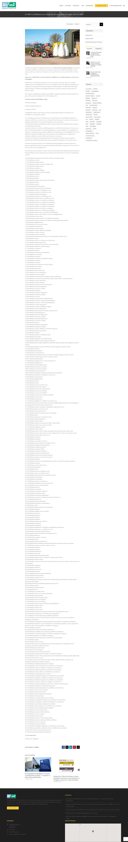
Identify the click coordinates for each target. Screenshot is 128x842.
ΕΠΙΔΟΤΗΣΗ (94, 110)
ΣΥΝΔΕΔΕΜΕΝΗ (89, 131)
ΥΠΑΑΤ (97, 133)
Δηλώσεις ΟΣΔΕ (89, 38)
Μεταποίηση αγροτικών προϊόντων (94, 42)
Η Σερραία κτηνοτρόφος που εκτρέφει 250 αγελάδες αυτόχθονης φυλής (96, 54)
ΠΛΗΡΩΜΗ (98, 124)
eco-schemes (89, 88)
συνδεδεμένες (89, 138)
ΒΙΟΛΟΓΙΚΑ (88, 100)
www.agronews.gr (32, 735)
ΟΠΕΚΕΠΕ (97, 119)
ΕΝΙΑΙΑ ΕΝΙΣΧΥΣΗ (93, 105)
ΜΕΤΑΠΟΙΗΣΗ (89, 114)
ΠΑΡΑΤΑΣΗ (92, 121)
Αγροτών (98, 96)
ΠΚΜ (87, 124)
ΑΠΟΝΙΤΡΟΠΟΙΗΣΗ (90, 93)
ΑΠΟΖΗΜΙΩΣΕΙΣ (94, 91)
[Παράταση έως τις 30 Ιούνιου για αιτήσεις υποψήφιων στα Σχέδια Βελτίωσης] (88, 62)
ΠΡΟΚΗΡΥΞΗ (88, 128)
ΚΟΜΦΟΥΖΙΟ (89, 112)
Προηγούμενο (70, 24)
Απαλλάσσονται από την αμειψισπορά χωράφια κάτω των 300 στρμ (81, 813)
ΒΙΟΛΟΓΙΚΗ (94, 100)
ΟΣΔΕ (87, 121)
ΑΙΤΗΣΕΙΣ (88, 91)
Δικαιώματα (88, 103)
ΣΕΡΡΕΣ (94, 128)
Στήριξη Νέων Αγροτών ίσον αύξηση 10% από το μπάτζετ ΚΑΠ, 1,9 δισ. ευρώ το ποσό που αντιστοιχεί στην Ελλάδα (92, 809)
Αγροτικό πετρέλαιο (90, 96)
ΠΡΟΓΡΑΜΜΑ (93, 126)
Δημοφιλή (89, 48)
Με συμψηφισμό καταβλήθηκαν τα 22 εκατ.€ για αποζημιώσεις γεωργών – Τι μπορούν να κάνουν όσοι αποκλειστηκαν (37, 775)
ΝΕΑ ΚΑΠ (96, 114)
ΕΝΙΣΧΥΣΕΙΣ (88, 107)
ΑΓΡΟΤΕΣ (95, 88)
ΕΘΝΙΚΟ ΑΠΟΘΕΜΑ (97, 103)
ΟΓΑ (87, 119)
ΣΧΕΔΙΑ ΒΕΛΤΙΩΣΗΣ (90, 133)
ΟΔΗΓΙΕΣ (91, 119)
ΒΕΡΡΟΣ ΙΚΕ (94, 98)
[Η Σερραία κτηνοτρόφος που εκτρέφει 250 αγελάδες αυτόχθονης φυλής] (88, 52)
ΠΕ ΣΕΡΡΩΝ (98, 121)
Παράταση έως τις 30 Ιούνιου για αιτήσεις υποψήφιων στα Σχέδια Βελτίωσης (95, 64)
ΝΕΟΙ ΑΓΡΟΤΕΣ (89, 117)
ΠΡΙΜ (87, 126)
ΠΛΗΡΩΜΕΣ (92, 124)
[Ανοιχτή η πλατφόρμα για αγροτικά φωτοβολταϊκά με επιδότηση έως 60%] (88, 72)
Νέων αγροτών (97, 117)
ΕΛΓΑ (87, 105)
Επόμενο (77, 24)
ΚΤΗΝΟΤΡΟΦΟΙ (96, 112)
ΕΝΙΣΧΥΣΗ (95, 107)
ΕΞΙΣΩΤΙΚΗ (88, 110)
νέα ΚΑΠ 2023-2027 (90, 135)
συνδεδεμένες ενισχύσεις (91, 140)
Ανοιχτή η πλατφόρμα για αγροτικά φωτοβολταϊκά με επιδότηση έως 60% (95, 74)
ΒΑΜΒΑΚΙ (88, 98)
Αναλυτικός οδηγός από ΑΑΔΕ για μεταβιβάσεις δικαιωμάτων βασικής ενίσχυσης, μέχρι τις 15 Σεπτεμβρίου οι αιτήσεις (91, 817)
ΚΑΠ (100, 110)
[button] (26, 770)
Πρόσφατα (98, 48)
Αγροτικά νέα (35, 738)
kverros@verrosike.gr (14, 832)
